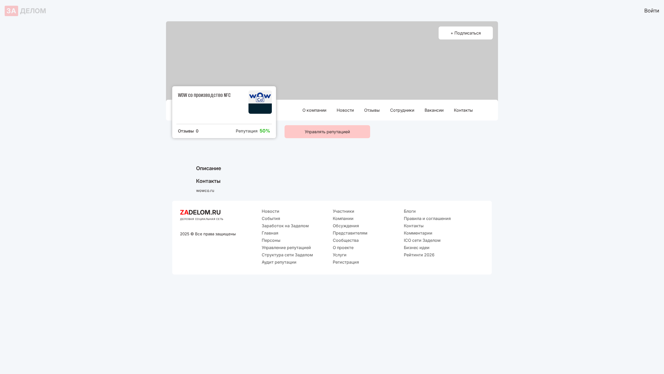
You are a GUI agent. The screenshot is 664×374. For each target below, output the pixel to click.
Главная (270, 233)
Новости (345, 110)
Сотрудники (402, 110)
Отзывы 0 (188, 130)
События (271, 218)
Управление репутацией (286, 247)
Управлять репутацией (327, 131)
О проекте (343, 247)
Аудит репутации (279, 262)
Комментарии (418, 233)
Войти (651, 11)
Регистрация (346, 262)
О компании (314, 110)
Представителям (350, 233)
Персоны (271, 240)
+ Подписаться (466, 33)
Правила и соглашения (427, 218)
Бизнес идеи (417, 247)
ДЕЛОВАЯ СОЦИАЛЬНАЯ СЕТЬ (202, 219)
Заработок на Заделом (285, 225)
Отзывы (372, 110)
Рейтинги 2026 (419, 254)
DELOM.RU (200, 212)
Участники (343, 211)
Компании (343, 218)
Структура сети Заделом (287, 254)
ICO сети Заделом (422, 240)
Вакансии (434, 110)
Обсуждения (346, 225)
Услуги (340, 254)
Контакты (463, 110)
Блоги (410, 211)
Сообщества (346, 240)
